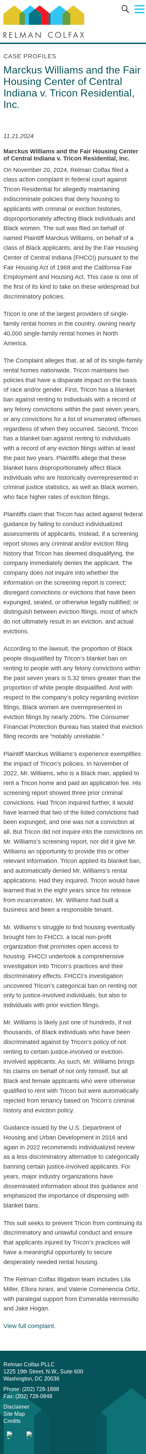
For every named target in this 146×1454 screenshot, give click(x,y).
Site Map (14, 1414)
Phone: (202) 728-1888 (31, 1389)
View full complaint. (30, 1326)
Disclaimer (16, 1407)
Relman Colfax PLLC (29, 1364)
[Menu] (139, 9)
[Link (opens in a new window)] (10, 1435)
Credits (12, 1421)
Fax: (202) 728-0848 (27, 1396)
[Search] (125, 10)
